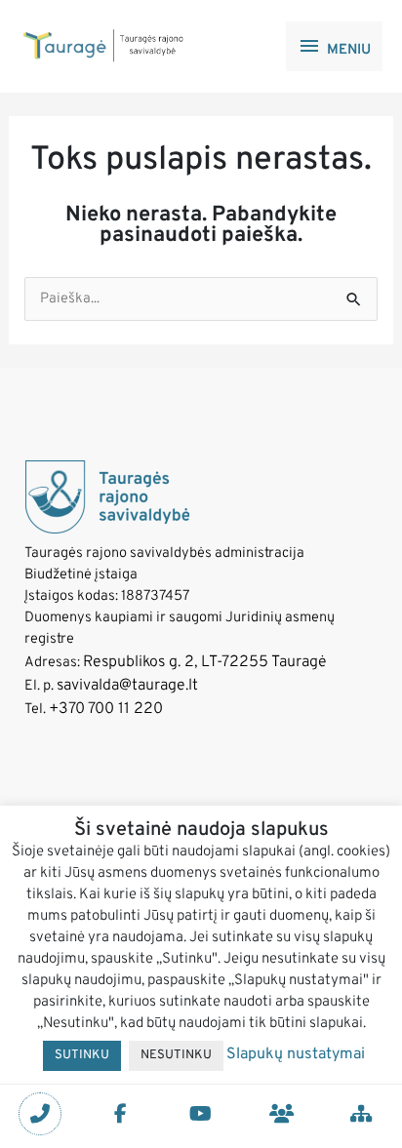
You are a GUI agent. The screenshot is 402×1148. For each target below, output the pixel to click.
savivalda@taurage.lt (127, 685)
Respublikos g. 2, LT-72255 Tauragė (205, 662)
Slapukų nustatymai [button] (295, 1054)
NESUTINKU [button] (176, 1055)
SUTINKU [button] (82, 1055)
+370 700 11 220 (106, 709)
